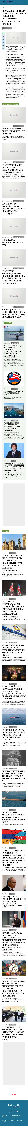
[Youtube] (17, 1111)
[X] (14, 1111)
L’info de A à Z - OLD (7, 27)
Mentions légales (4, 1116)
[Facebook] (10, 1111)
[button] (3, 33)
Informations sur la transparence (16, 1116)
